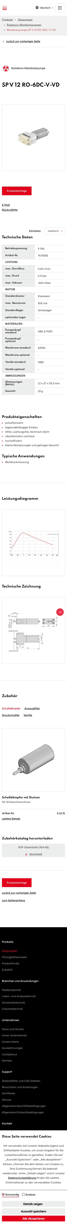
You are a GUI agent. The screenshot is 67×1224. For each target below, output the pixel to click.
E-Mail (6, 205)
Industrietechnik (12, 1008)
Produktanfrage (17, 190)
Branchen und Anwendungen (20, 981)
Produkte (7, 20)
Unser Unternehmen (14, 1035)
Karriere (7, 1060)
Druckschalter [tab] (11, 715)
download (35, 854)
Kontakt (7, 1123)
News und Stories (13, 1029)
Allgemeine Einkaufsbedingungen (23, 1112)
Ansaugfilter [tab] (32, 708)
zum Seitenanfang (13, 900)
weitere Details (11, 818)
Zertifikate (8, 1093)
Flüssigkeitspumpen (14, 957)
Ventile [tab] (28, 715)
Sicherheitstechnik (13, 1002)
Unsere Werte (10, 1041)
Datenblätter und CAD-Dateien (21, 1080)
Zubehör (7, 969)
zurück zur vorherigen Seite (23, 41)
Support (7, 1071)
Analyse (30, 1194)
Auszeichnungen (12, 1048)
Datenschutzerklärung (22, 1177)
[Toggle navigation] (59, 7)
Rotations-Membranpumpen (24, 25)
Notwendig (12, 1194)
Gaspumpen (25, 20)
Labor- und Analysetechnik (19, 996)
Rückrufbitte (10, 209)
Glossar (6, 1099)
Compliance (9, 1054)
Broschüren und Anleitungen (20, 1087)
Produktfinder (10, 963)
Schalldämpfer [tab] (11, 708)
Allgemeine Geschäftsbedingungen (24, 1106)
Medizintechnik (11, 990)
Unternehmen (10, 1020)
